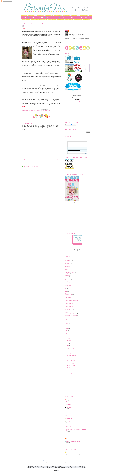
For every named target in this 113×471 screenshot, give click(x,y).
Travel (66, 288)
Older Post (59, 159)
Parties (66, 291)
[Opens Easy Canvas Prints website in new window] (77, 63)
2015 (67, 321)
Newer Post (24, 159)
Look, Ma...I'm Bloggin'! (71, 365)
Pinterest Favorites (68, 297)
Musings (36, 110)
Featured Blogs (67, 263)
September (69, 340)
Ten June (67, 438)
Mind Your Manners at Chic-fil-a (72, 362)
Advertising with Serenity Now (72, 355)
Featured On (69, 351)
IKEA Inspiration (68, 279)
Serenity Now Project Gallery (72, 348)
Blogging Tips (67, 281)
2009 (67, 332)
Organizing (67, 293)
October (68, 338)
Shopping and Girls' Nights (44, 110)
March (68, 345)
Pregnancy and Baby (68, 294)
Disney (66, 312)
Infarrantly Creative (70, 412)
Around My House (68, 266)
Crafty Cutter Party (68, 304)
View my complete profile (70, 42)
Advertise (68, 356)
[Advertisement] (74, 385)
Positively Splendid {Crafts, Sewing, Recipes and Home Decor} (76, 430)
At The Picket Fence (69, 435)
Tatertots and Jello (69, 415)
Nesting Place (68, 404)
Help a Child (73, 373)
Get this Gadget (84, 153)
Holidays (66, 269)
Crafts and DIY (67, 267)
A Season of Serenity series (69, 303)
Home (42, 159)
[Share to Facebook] (45, 109)
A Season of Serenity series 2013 (70, 306)
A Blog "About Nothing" (71, 360)
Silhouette (66, 290)
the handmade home (69, 410)
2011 (67, 328)
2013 (67, 325)
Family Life (67, 261)
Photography (67, 310)
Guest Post (66, 276)
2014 (67, 323)
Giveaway (66, 278)
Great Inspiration (67, 260)
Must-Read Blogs (70, 350)
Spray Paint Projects (68, 284)
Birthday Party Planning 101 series (71, 313)
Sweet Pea (68, 433)
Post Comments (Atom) (31, 162)
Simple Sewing (67, 298)
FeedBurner (80, 101)
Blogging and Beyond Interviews (70, 307)
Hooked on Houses (69, 426)
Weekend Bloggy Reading (69, 259)
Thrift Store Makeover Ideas (69, 282)
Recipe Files (67, 273)
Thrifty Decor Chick (69, 407)
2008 (67, 333)
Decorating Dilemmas (68, 296)
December (69, 335)
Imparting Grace (69, 421)
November (69, 336)
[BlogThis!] (43, 109)
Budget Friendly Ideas (68, 264)
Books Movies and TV (69, 285)
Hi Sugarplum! (68, 401)
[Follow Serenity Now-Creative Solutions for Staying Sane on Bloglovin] (70, 125)
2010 (67, 330)
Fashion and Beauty (29, 110)
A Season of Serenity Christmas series (71, 300)
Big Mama (68, 423)
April (68, 343)
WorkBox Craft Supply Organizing (71, 315)
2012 (67, 326)
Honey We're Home (69, 399)
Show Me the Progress (68, 309)
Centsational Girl (69, 418)
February (68, 347)
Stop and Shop (67, 275)
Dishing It (66, 301)
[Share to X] (44, 109)
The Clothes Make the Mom (72, 363)
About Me (68, 358)
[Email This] (42, 109)
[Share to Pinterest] (47, 109)
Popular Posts (69, 353)
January (68, 367)
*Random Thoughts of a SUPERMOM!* (73, 441)
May (68, 341)
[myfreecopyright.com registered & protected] (56, 460)
